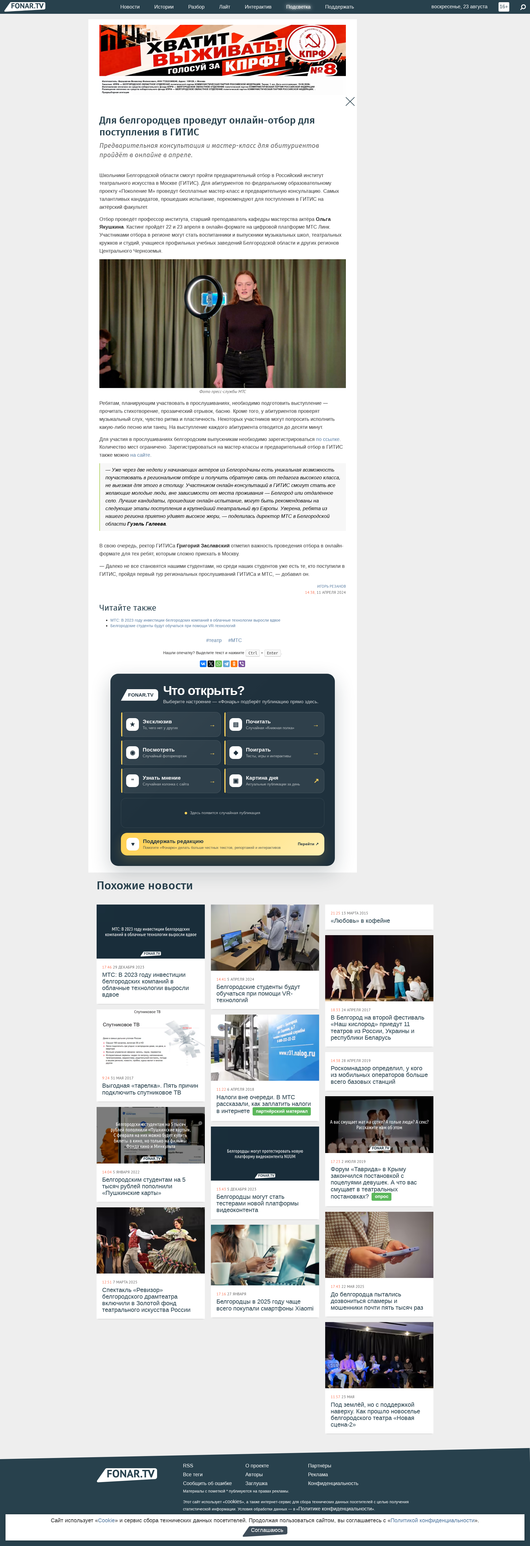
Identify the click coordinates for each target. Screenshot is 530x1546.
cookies (233, 1501)
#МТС (235, 640)
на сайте (140, 455)
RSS (188, 1465)
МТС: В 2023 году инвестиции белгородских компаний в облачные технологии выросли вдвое (195, 620)
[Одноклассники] (234, 663)
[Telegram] (226, 663)
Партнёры (319, 1465)
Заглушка (256, 1483)
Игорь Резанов (331, 586)
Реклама (318, 1474)
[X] (211, 663)
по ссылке (328, 439)
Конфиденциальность (333, 1483)
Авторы (254, 1474)
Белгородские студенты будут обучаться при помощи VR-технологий (172, 625)
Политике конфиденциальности (335, 1508)
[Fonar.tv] (25, 6)
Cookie (106, 1520)
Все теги (193, 1474)
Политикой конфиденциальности (433, 1520)
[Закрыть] (350, 101)
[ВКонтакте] (203, 663)
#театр (214, 640)
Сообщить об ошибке (207, 1483)
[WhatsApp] (218, 663)
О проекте (257, 1465)
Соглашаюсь (267, 1530)
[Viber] (242, 663)
